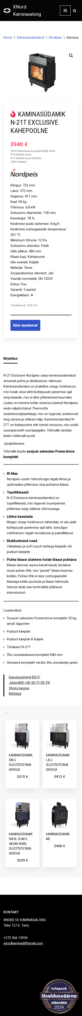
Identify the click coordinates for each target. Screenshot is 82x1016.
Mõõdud (15, 694)
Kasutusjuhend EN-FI (24, 677)
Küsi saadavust (25, 325)
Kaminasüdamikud (30, 37)
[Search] (74, 10)
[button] (71, 55)
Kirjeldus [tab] (10, 358)
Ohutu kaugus (19, 688)
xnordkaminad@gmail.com (23, 943)
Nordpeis (55, 37)
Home (7, 37)
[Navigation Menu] (65, 10)
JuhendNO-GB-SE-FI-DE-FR (29, 683)
